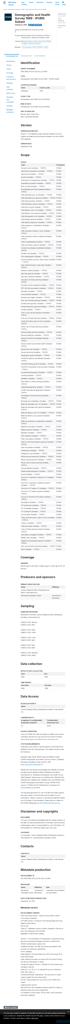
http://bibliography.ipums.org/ (50, 803)
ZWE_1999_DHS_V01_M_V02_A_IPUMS (36, 9)
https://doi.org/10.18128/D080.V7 (32, 765)
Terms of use (57, 3)
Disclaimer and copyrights (10, 99)
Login (64, 4)
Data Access (10, 93)
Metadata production (10, 111)
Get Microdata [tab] (40, 56)
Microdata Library (12, 3)
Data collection (9, 88)
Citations (49, 2)
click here (34, 1018)
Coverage (9, 73)
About (31, 2)
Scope (8, 69)
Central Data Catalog (14, 9)
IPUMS (23, 9)
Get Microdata (35, 25)
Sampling (9, 83)
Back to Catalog (11, 1007)
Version (9, 65)
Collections (39, 2)
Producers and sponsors (11, 78)
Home (5, 9)
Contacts (9, 106)
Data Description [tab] (26, 56)
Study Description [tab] (12, 56)
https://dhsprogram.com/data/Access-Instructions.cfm (39, 739)
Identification (10, 61)
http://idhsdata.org (27, 788)
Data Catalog (24, 3)
